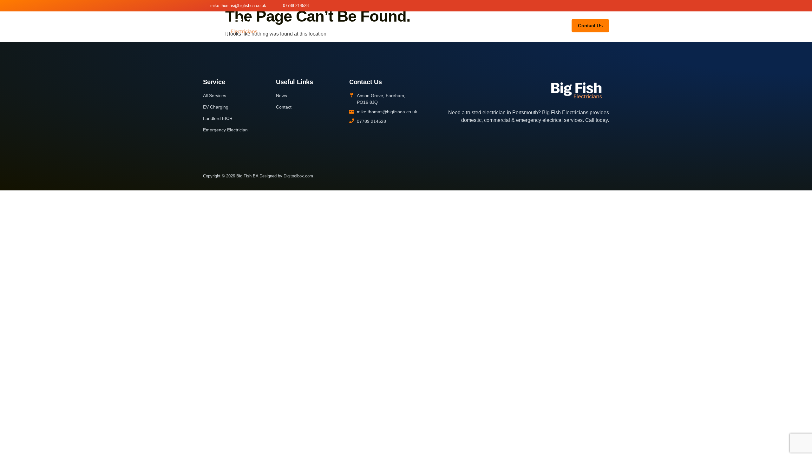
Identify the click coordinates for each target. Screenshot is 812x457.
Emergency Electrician (460, 25)
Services (320, 25)
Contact (528, 25)
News (503, 25)
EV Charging (362, 25)
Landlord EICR (405, 25)
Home (293, 25)
